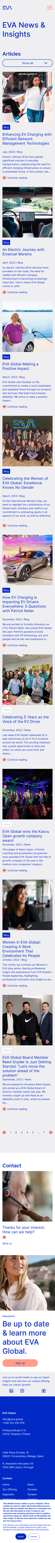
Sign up (20, 1363)
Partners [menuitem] (32, 1489)
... (38, 1132)
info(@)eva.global (12, 1419)
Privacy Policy (16, 1520)
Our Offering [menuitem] (9, 1489)
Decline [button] (34, 1536)
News (7, 709)
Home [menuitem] (5, 1484)
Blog (6, 127)
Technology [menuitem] (9, 1499)
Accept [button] (21, 1536)
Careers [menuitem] (32, 1494)
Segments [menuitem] (8, 1494)
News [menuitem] (31, 1484)
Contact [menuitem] (32, 1499)
